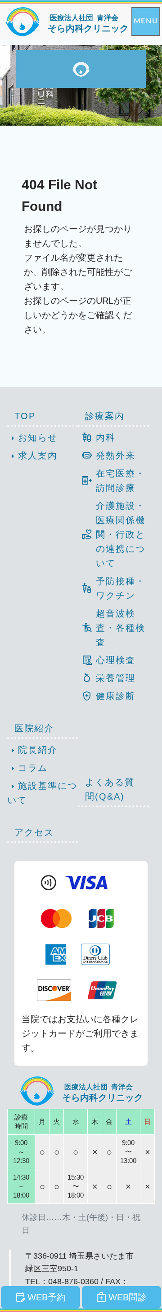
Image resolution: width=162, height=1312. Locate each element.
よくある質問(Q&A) (110, 789)
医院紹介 (34, 728)
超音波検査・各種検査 (113, 627)
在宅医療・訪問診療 (113, 480)
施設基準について (42, 792)
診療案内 (105, 416)
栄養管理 (108, 678)
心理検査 (108, 660)
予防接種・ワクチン (113, 588)
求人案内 (32, 456)
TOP (25, 416)
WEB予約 (40, 1297)
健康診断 (108, 696)
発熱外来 (108, 455)
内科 (98, 437)
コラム (27, 768)
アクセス (34, 832)
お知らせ (32, 438)
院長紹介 (32, 750)
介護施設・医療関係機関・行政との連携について (113, 534)
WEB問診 (121, 1297)
